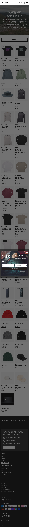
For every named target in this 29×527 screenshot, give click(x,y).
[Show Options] (26, 265)
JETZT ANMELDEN (14, 268)
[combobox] (20, 265)
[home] (6, 2)
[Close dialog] (27, 252)
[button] (17, 2)
